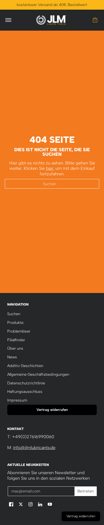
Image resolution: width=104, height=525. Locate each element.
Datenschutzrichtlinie (26, 383)
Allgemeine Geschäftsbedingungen (38, 374)
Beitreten (85, 491)
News (12, 357)
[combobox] (52, 184)
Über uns (15, 348)
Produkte (15, 322)
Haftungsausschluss (24, 391)
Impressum (17, 400)
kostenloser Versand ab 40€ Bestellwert (52, 4)
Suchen (13, 314)
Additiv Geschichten (25, 365)
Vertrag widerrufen (52, 410)
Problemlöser (18, 331)
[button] (95, 20)
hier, (50, 168)
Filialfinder (16, 340)
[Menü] (8, 20)
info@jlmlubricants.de (34, 447)
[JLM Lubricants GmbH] (51, 20)
